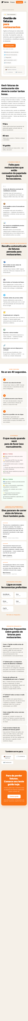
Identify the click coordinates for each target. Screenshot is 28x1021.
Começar (19, 2)
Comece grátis (9, 45)
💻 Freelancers (19, 72)
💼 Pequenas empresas (11, 69)
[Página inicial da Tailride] (5, 2)
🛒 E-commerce (9, 72)
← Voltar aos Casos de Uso (7, 9)
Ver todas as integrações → (14, 614)
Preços (12, 2)
